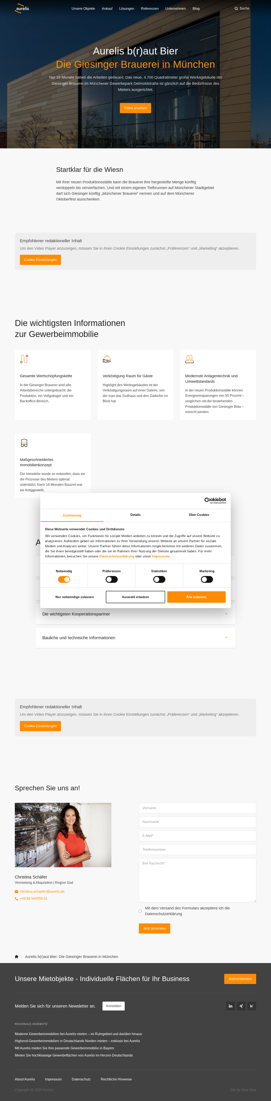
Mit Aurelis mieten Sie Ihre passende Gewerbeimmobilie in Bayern (64, 1048)
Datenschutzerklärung (116, 556)
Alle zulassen (196, 597)
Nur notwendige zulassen (74, 597)
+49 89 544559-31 (33, 898)
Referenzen (150, 8)
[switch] (112, 579)
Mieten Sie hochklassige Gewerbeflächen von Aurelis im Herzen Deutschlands (74, 1055)
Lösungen (126, 8)
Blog (196, 8)
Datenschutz (81, 1079)
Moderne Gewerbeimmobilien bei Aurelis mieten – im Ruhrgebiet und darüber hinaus (78, 1034)
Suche (244, 8)
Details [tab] (135, 514)
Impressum (161, 556)
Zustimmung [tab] (72, 515)
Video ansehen (135, 108)
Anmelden (113, 1006)
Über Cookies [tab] (199, 514)
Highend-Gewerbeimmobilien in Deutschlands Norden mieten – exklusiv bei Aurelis (77, 1041)
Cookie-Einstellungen (40, 260)
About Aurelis (25, 1079)
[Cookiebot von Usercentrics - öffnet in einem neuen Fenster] (207, 501)
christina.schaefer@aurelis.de (42, 891)
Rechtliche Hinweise (116, 1079)
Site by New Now (243, 1090)
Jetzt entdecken (240, 979)
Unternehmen (175, 8)
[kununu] (251, 1006)
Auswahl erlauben (135, 597)
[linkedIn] (230, 1006)
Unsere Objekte (83, 8)
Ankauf (107, 8)
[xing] (241, 1006)
